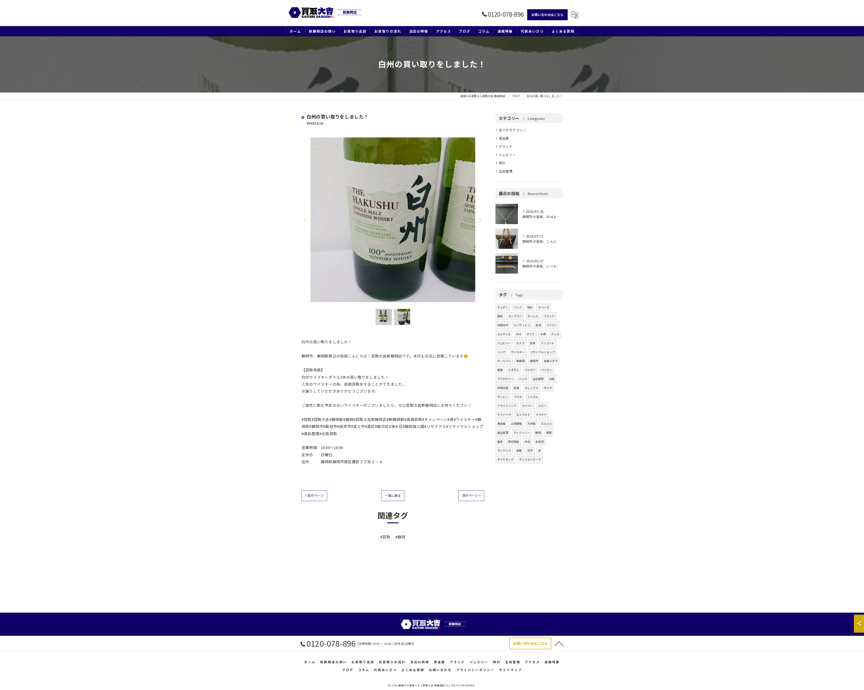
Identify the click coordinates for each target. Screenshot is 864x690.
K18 (518, 334)
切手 (530, 450)
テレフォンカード (530, 459)
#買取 (385, 536)
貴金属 (504, 138)
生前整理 (506, 171)
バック (518, 307)
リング (501, 352)
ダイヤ (530, 334)
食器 (500, 370)
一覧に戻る (393, 495)
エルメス (546, 423)
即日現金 (513, 441)
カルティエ (504, 334)
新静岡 (520, 361)
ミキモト (513, 370)
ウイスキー (518, 352)
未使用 (540, 441)
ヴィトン (502, 397)
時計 (502, 162)
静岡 (538, 432)
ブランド (506, 146)
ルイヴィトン (522, 325)
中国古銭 (502, 388)
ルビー (542, 405)
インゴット (548, 343)
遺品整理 (502, 432)
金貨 (516, 388)
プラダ (518, 397)
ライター (552, 325)
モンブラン (515, 316)
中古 (527, 441)
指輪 (519, 450)
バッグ (523, 379)
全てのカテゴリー (512, 130)
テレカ (555, 334)
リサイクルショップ (542, 352)
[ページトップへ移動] (559, 643)
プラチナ (541, 414)
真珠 (538, 325)
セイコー (527, 405)
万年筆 (531, 423)
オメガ (548, 388)
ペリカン (546, 370)
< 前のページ (314, 495)
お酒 (543, 334)
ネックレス (504, 450)
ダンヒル (532, 316)
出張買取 (516, 423)
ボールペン (504, 361)
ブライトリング (506, 405)
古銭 (551, 379)
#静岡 (400, 536)
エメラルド (523, 414)
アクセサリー (505, 379)
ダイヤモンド (505, 459)
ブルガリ (530, 370)
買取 (549, 432)
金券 (532, 343)
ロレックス (531, 388)
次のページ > (471, 495)
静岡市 (534, 361)
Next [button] (479, 219)
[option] (393, 219)
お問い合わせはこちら (547, 14)
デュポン (502, 307)
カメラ (520, 343)
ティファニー (522, 432)
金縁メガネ (551, 361)
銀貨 (500, 316)
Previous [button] (306, 219)
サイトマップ (510, 670)
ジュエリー (507, 154)
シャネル (532, 397)
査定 (500, 441)
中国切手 (502, 325)
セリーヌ (543, 307)
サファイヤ (504, 414)
